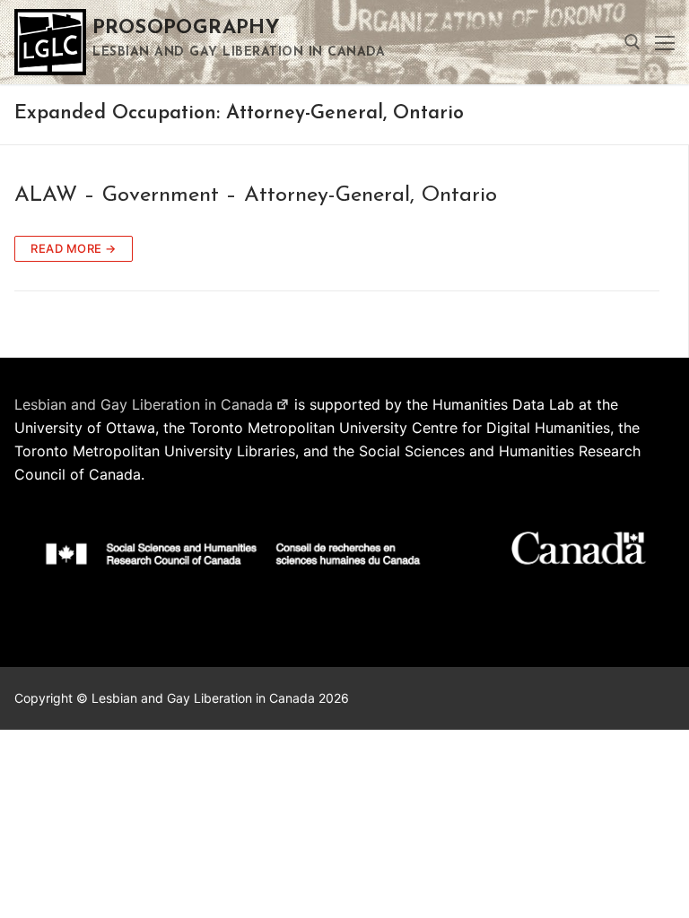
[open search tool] (632, 42)
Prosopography (186, 28)
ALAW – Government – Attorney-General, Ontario (255, 195)
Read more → (74, 248)
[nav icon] (665, 42)
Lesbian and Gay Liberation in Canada (143, 404)
